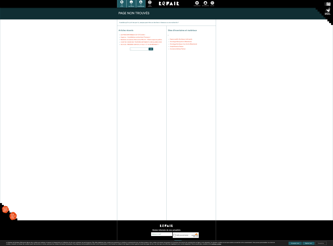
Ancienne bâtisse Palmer (178, 49)
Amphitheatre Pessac (176, 46)
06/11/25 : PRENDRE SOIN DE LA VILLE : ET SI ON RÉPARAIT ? (140, 44)
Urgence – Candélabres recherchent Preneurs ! (135, 37)
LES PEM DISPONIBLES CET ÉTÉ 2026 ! (133, 34)
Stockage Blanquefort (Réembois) (181, 41)
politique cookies (216, 244)
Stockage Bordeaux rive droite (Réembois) (183, 44)
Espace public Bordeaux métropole (181, 39)
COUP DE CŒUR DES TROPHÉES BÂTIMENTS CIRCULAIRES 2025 (141, 42)
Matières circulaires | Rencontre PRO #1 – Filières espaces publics (141, 39)
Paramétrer (321, 243)
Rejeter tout (308, 243)
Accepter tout (295, 243)
